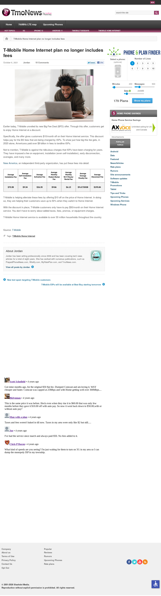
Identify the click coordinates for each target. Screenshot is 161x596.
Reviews (48, 552)
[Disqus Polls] (54, 333)
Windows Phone (118, 204)
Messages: (145, 83)
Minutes (116, 83)
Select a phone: (117, 60)
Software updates (118, 178)
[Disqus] (54, 415)
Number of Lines (143, 59)
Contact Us (7, 563)
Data (112, 155)
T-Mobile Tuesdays (80, 30)
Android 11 (57, 30)
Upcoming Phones (53, 24)
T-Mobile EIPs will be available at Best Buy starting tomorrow (72, 284)
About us (6, 552)
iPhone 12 (38, 30)
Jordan (26, 62)
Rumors (114, 170)
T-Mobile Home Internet (109, 30)
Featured (114, 159)
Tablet (113, 189)
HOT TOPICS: (10, 30)
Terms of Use (8, 556)
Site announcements (120, 174)
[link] (121, 128)
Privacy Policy (9, 560)
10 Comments (42, 62)
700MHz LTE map (27, 24)
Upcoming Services (119, 200)
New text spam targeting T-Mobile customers (26, 279)
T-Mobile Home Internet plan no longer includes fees (53, 52)
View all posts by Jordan (19, 267)
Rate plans (115, 166)
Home (9, 24)
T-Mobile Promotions (116, 184)
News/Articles (117, 163)
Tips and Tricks (117, 193)
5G (24, 30)
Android (114, 151)
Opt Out (5, 567)
